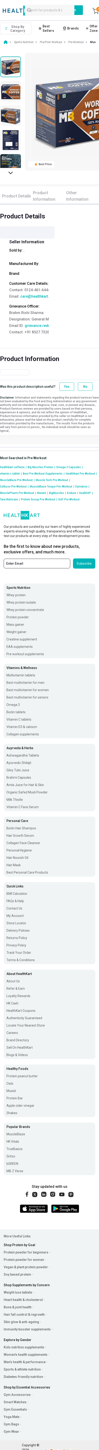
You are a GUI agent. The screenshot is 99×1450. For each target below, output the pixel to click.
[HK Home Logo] (24, 11)
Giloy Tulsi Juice (17, 770)
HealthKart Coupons (20, 1011)
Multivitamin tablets (20, 675)
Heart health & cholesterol (23, 1300)
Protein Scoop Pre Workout (39, 499)
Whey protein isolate (21, 602)
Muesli (11, 1091)
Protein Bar (14, 1098)
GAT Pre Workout (69, 499)
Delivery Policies (18, 930)
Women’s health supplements (25, 1354)
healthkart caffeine (13, 467)
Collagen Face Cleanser (23, 843)
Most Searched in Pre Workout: (23, 458)
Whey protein (16, 595)
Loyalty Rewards (18, 996)
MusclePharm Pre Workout (18, 493)
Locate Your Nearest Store (25, 1025)
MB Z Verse (14, 1171)
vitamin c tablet (11, 473)
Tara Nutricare (10, 499)
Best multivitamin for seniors (27, 697)
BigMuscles (57, 493)
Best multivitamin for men (25, 682)
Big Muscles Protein (41, 467)
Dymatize (82, 486)
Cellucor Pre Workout (14, 486)
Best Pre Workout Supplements (43, 473)
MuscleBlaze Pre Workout (17, 480)
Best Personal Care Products (27, 872)
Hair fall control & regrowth (24, 1314)
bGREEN (12, 1163)
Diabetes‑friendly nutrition (23, 1377)
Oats (9, 1083)
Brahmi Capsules (18, 777)
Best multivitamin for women (27, 690)
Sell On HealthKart (19, 1047)
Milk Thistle (14, 799)
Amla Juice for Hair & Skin (25, 785)
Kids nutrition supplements (24, 1347)
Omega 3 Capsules (69, 467)
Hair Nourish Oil (17, 858)
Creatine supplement (21, 639)
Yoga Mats (12, 1417)
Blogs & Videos (17, 1055)
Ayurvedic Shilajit (18, 763)
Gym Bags (11, 1424)
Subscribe (84, 563)
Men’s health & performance (25, 1362)
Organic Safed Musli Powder (27, 792)
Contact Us (14, 908)
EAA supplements (19, 647)
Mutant (42, 493)
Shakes (11, 1113)
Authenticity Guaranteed (24, 1018)
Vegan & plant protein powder (26, 1267)
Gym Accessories (17, 1395)
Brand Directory (17, 1040)
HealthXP (86, 493)
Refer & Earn (15, 988)
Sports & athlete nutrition (22, 1369)
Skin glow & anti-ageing (21, 1322)
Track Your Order (18, 952)
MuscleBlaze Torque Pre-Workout (52, 486)
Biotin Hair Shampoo (21, 828)
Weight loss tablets (18, 1292)
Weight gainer (16, 632)
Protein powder (17, 617)
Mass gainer (15, 624)
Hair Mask (13, 865)
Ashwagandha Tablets (22, 755)
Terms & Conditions (20, 960)
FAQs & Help (15, 901)
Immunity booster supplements (27, 1329)
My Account (15, 916)
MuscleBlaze (15, 1134)
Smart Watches (15, 1402)
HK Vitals (12, 1141)
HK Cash (12, 1003)
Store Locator (16, 923)
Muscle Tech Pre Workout (53, 480)
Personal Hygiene (19, 850)
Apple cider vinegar (20, 1105)
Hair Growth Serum (20, 835)
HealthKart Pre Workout (81, 473)
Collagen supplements (22, 734)
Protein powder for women (24, 1260)
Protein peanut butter (22, 1076)
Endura (72, 493)
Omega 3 (13, 705)
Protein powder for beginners (26, 1252)
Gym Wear (11, 1431)
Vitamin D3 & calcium (21, 727)
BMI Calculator (16, 893)
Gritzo (10, 1156)
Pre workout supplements (25, 654)
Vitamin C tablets (18, 719)
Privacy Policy (16, 945)
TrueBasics (14, 1149)
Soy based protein (17, 1274)
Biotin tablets (16, 712)
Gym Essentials (15, 1409)
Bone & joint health (18, 1307)
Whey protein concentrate (25, 610)
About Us (13, 981)
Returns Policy (16, 938)
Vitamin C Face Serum (22, 807)
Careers (12, 1033)
